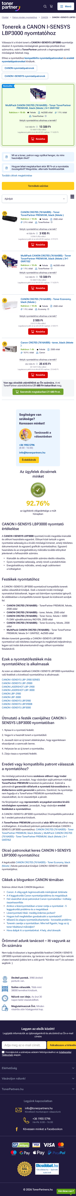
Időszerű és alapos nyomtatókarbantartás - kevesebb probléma (39, 919)
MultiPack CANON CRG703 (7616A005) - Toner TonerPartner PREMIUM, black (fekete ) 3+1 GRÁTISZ (38, 106)
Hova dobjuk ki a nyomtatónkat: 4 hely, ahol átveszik (34, 930)
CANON (44, 17)
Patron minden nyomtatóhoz (24, 17)
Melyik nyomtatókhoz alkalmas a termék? (38, 120)
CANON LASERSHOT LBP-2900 (18, 686)
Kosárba (40, 139)
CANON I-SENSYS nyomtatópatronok (25, 76)
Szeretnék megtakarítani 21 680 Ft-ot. (40, 391)
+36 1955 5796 (26, 445)
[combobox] (34, 199)
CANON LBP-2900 (11, 693)
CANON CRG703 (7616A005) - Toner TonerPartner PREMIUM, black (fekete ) (42, 213)
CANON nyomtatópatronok (19, 68)
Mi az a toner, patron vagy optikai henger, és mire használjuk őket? (38, 156)
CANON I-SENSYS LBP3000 (16, 707)
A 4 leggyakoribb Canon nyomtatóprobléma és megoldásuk (37, 895)
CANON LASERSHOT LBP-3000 (18, 690)
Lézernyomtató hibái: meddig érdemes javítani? (31, 912)
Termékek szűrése (38, 186)
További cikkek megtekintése (17, 175)
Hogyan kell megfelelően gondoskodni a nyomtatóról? (34, 916)
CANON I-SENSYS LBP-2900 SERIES (21, 679)
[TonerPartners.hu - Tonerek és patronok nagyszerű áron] (11, 6)
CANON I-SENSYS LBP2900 (16, 700)
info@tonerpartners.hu (32, 452)
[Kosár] (51, 6)
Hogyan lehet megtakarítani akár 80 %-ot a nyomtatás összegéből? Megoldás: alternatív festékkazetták (40, 167)
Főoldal (5, 17)
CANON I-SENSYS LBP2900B (17, 704)
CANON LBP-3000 (11, 697)
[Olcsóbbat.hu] (47, 1165)
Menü (68, 6)
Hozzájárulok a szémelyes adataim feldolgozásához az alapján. (36, 1053)
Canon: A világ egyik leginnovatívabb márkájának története (37, 892)
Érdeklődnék (29, 459)
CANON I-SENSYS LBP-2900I (17, 683)
